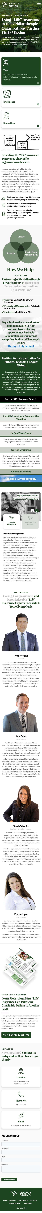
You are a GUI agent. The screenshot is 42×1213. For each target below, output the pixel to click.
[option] (11, 521)
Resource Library (15, 1203)
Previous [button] (32, 510)
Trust (5, 70)
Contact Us (28, 1203)
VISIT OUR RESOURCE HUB (16, 1035)
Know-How (9, 123)
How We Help (23, 1200)
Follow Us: (19, 1208)
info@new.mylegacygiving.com (21, 1125)
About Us (12, 1200)
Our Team (33, 1200)
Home (5, 1200)
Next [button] (37, 510)
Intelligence (9, 102)
